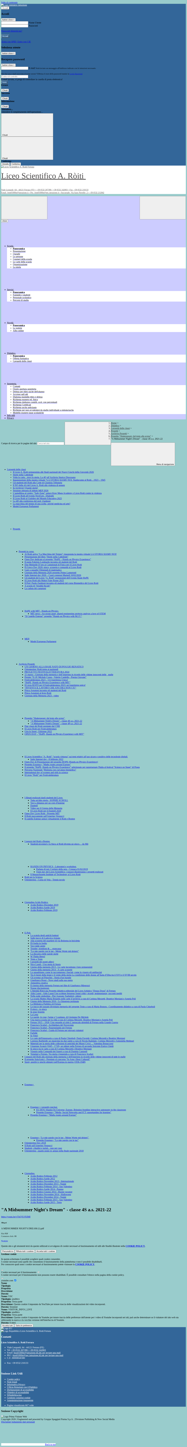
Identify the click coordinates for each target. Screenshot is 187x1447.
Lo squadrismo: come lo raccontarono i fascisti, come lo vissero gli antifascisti (66, 972)
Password (33, 25)
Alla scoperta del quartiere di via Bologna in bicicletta (55, 940)
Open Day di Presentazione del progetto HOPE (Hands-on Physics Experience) (61, 762)
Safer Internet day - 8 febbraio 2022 (46, 759)
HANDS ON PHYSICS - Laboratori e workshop (53, 866)
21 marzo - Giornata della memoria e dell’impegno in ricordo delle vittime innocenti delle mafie (69, 674)
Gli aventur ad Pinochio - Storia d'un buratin (50, 977)
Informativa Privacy (16, 1384)
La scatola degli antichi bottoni (44, 935)
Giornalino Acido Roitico (37, 902)
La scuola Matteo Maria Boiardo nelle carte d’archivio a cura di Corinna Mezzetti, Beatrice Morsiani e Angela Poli (83, 998)
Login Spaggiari (76, 74)
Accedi (5, 8)
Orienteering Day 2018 (35, 1143)
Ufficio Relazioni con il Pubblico (22, 1387)
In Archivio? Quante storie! (25, 488)
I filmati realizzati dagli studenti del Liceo (44, 797)
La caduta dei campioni (35, 588)
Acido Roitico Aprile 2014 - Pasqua (46, 1189)
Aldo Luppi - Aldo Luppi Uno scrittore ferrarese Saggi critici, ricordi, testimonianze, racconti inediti (76, 993)
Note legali (12, 1382)
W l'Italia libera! (37, 956)
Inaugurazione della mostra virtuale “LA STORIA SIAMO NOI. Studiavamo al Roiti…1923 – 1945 (59, 480)
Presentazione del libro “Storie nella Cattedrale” (46, 557)
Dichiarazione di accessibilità (20, 1390)
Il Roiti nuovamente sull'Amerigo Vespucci (44, 816)
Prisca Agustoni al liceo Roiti (38, 693)
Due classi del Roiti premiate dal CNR (42, 726)
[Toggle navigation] (24, 207)
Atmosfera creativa (39, 983)
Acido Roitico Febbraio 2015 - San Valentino (51, 1199)
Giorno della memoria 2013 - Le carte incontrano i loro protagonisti (61, 967)
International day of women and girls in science (46, 772)
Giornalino (30, 1173)
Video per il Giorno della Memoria (46, 808)
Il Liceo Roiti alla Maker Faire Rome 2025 (44, 580)
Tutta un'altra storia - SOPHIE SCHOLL (49, 800)
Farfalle (33, 1033)
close (4, 221)
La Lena (34, 1014)
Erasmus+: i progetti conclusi (44, 1107)
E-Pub (28, 933)
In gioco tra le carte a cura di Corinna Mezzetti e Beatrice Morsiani (61, 1049)
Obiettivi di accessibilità (18, 1392)
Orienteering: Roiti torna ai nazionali (41, 669)
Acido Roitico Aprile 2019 (42, 907)
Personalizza (7, 1251)
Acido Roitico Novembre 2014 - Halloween (50, 1194)
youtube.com (7, 1280)
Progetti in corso (26, 551)
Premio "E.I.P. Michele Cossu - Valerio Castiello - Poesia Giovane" (55, 677)
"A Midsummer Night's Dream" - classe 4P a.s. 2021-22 (56, 723)
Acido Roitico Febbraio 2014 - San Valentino (51, 1186)
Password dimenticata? (11, 31)
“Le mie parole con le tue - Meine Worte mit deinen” (54, 951)
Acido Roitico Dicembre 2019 (44, 905)
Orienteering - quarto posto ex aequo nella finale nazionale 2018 (54, 1151)
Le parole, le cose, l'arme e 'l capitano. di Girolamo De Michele (59, 1017)
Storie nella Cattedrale (23, 474)
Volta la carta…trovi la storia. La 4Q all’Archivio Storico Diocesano (44, 477)
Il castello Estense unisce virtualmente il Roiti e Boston (50, 819)
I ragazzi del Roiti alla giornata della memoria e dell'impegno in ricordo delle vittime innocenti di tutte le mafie (75, 1056)
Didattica (115, 425)
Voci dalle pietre (37, 946)
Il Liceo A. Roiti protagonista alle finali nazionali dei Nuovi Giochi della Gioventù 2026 (53, 472)
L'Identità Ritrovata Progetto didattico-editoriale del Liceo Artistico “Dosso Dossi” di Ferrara (73, 991)
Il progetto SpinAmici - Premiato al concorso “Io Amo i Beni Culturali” (57, 1059)
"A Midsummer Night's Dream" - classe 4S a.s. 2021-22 (56, 721)
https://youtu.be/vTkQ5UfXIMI (15, 1216)
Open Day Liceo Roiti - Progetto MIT (42, 813)
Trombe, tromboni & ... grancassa (45, 948)
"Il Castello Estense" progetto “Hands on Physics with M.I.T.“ (53, 616)
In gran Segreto (37, 1012)
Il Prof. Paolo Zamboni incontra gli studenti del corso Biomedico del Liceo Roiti (61, 583)
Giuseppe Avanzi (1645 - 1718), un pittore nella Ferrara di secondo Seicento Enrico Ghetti (72, 1046)
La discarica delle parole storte (44, 954)
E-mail (32, 68)
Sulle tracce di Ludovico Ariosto (45, 938)
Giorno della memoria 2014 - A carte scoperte (51, 969)
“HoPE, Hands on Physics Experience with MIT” (47, 682)
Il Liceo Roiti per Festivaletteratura (41, 729)
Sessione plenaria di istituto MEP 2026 (30, 490)
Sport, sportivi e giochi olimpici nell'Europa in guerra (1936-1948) (55, 1062)
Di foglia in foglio (38, 943)
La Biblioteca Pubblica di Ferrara (45, 1004)
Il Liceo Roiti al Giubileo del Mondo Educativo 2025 (37, 498)
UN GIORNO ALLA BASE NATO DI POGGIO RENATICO (54, 666)
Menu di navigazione (165, 464)
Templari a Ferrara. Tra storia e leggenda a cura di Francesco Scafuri (61, 1054)
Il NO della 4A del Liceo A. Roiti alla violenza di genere (39, 485)
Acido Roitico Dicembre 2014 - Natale (48, 1197)
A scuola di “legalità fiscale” (38, 586)
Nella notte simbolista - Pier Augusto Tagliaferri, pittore (55, 996)
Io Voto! (34, 1035)
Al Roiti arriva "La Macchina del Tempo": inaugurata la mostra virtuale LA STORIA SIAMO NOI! (71, 554)
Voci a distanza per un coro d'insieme (47, 803)
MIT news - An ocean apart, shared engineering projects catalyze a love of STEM (68, 613)
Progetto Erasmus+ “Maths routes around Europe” (48, 764)
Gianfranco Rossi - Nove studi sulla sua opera (51, 980)
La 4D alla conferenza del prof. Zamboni (32, 501)
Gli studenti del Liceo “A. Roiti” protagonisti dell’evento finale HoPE (57, 578)
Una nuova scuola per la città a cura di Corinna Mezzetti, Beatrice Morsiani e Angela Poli (71, 1020)
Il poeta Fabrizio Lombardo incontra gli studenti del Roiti (51, 562)
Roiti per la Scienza (34, 877)
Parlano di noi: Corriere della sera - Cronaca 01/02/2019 (62, 869)
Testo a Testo (36, 959)
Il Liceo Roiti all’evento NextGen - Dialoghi (33, 496)
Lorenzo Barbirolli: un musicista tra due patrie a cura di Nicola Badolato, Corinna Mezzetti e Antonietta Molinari (82, 1041)
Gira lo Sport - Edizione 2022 (38, 731)
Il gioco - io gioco (38, 1009)
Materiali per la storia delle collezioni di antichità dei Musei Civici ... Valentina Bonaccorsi (71, 1043)
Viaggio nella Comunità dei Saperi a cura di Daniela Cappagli (58, 1051)
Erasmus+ (29, 1084)
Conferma (16, 164)
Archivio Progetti (119, 433)
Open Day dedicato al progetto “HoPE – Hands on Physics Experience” (58, 559)
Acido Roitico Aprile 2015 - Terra (46, 1202)
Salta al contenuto (9, 2)
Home (114, 423)
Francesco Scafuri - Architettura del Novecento (52, 1025)
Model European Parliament (26, 506)
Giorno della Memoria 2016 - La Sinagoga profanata (54, 1001)
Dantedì (34, 805)
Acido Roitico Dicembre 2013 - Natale (48, 1184)
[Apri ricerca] (163, 207)
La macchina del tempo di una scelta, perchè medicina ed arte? (41, 503)
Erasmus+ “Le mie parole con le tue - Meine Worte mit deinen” (59, 1137)
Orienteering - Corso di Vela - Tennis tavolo (45, 879)
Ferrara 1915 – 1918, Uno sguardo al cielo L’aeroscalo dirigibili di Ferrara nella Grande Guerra (74, 1022)
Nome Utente (35, 22)
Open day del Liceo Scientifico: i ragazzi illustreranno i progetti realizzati (69, 872)
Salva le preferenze (24, 1325)
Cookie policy (13, 1379)
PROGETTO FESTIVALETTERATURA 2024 (47, 672)
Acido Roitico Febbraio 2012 (43, 1176)
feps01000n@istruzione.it (37, 1352)
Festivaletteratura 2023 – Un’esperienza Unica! (46, 680)
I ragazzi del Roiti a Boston (37, 841)
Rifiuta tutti (25, 1251)
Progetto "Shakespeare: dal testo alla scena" (131, 436)
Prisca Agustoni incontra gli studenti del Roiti (45, 690)
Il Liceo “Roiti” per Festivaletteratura (42, 775)
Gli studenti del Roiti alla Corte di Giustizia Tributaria (37, 482)
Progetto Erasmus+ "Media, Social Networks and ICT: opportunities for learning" (73, 1112)
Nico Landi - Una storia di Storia (45, 964)
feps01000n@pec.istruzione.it (38, 1355)
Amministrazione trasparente (20, 1400)
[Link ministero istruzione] (14, 5)
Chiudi (5, 90)
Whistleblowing (14, 1395)
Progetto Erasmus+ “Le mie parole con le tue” (57, 1140)
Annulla (5, 164)
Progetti (114, 431)
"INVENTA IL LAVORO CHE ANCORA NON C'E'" (50, 688)
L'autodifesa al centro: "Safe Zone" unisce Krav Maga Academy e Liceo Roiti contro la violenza (57, 493)
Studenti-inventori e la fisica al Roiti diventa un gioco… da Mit (59, 844)
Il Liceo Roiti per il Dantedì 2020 (45, 811)
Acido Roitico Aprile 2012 (42, 1178)
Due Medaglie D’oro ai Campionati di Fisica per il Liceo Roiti (53, 564)
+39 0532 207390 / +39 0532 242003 (28, 1350)
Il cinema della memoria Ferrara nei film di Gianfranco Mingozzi (60, 985)
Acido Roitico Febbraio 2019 (43, 910)
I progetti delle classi (120, 428)
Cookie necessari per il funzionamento (19, 1272)
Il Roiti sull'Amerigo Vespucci (38, 1145)
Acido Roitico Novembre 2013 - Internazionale (52, 1181)
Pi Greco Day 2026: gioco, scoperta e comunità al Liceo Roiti (53, 567)
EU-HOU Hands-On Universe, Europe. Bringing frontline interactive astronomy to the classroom (81, 1110)
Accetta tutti (46, 1251)
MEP (27, 639)
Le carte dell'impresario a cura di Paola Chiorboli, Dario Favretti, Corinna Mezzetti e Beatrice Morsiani (77, 1038)
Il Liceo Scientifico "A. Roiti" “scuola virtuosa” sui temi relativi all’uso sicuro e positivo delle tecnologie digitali (76, 756)
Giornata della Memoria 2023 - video (42, 695)
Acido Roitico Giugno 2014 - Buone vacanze (51, 1192)
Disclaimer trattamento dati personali (18, 1422)
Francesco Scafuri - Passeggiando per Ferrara (51, 1027)
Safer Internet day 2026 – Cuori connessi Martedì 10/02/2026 (53, 575)
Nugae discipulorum (39, 988)
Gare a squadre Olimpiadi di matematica (43, 570)
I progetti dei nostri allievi (42, 962)
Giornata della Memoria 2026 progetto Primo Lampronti (50, 572)
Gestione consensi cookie (18, 1397)
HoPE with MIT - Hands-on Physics (42, 611)
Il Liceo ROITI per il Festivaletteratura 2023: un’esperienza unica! (55, 685)
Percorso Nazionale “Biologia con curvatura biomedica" (50, 770)
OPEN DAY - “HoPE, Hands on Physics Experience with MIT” (54, 734)
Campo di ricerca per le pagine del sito (19, 443)
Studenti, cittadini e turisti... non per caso (43, 1148)
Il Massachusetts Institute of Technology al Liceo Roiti (55, 874)
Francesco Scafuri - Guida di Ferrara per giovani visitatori (56, 1030)
